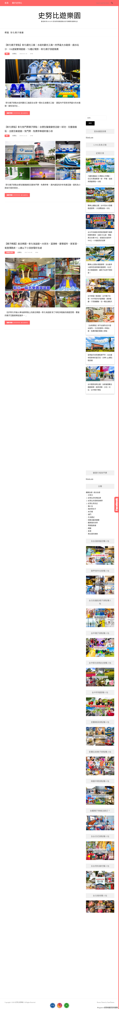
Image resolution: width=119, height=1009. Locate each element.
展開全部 (89, 492)
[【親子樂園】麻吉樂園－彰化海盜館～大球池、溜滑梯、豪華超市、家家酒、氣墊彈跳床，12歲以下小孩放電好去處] (43, 282)
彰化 (7, 53)
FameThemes (110, 1002)
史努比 (14, 53)
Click (116, 504)
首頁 (7, 3)
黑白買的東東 (93, 534)
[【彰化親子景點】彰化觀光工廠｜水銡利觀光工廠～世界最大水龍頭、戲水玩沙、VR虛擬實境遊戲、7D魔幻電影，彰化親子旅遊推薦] (43, 78)
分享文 (90, 495)
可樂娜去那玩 (9, 252)
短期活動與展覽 (93, 520)
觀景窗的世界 (93, 523)
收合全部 (97, 492)
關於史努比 (17, 3)
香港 (89, 531)
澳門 (89, 514)
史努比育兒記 (93, 503)
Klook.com (89, 137)
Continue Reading (20, 113)
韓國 (89, 528)
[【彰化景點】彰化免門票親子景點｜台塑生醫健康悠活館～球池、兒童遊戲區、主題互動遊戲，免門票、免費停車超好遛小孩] (43, 160)
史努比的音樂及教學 (95, 501)
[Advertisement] (43, 223)
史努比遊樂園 (59, 16)
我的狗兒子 (92, 509)
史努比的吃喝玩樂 (94, 498)
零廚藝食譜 (92, 525)
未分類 (90, 512)
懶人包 (90, 506)
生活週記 (91, 517)
